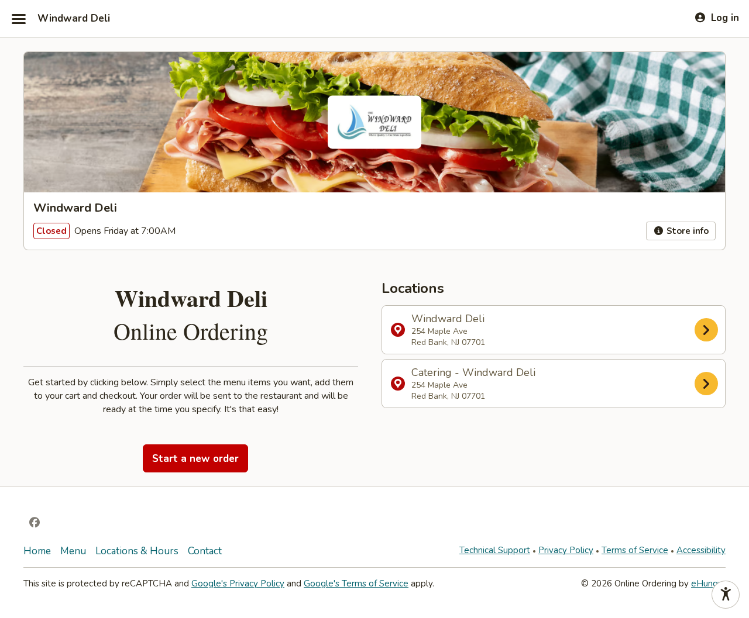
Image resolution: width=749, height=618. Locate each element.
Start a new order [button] (195, 458)
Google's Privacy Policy (237, 583)
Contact (205, 551)
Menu (73, 551)
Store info (686, 231)
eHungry (708, 583)
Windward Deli (73, 19)
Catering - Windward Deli (473, 383)
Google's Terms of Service (356, 583)
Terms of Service (635, 550)
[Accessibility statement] (726, 595)
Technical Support (494, 550)
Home (37, 551)
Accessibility (701, 550)
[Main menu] (18, 18)
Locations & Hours (136, 551)
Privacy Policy (565, 550)
